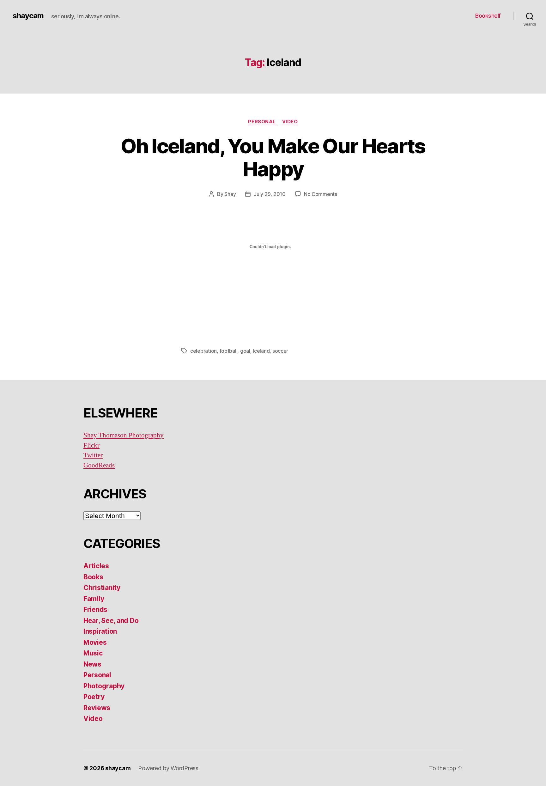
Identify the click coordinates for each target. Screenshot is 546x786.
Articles (96, 566)
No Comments (320, 194)
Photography (103, 686)
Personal (262, 122)
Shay (230, 194)
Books (93, 577)
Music (93, 653)
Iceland (261, 351)
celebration (203, 351)
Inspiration (100, 631)
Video (290, 122)
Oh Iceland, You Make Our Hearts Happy (273, 157)
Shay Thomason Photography (123, 435)
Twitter (93, 455)
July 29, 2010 (270, 194)
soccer (280, 351)
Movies (94, 642)
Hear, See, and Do (110, 621)
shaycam (28, 16)
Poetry (93, 697)
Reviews (96, 708)
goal (245, 351)
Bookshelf (488, 15)
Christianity (101, 588)
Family (93, 599)
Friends (95, 609)
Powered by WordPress (168, 768)
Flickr (91, 445)
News (92, 664)
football (229, 351)
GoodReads (99, 465)
